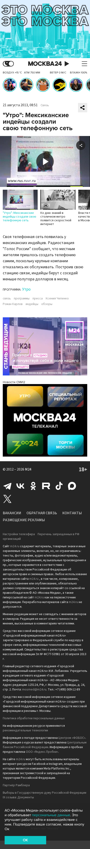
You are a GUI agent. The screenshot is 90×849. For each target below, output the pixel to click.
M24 (28, 469)
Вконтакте (20, 486)
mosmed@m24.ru (34, 689)
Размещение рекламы (24, 520)
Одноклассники (33, 486)
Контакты (72, 513)
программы (22, 298)
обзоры (46, 304)
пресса (38, 298)
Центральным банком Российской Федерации (45, 745)
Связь (45, 105)
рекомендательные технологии (25, 730)
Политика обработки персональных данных (34, 718)
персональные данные (51, 815)
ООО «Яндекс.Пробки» (42, 752)
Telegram (7, 486)
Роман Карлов (13, 304)
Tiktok (59, 486)
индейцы (32, 304)
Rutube (46, 486)
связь (7, 298)
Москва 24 (45, 63)
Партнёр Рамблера (16, 785)
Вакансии (12, 513)
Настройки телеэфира (19, 534)
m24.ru (14, 546)
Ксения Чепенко (57, 298)
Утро (26, 289)
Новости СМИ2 (14, 382)
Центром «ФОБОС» (71, 738)
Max (72, 486)
